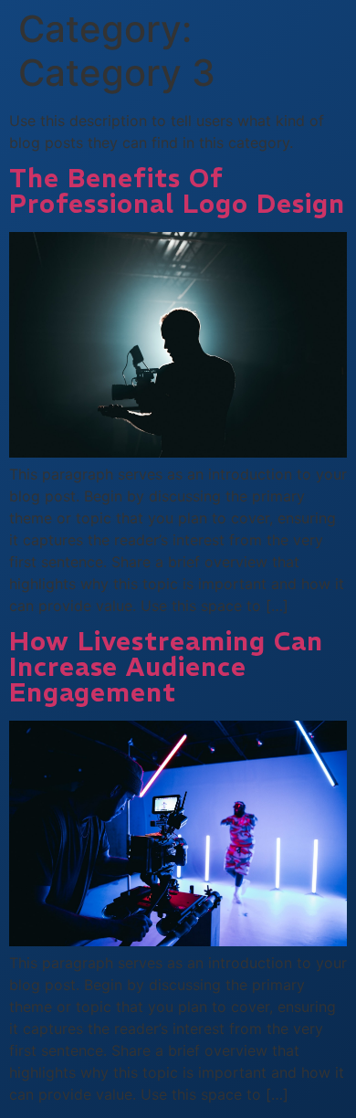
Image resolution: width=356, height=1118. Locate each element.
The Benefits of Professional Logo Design (177, 191)
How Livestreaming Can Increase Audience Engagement (166, 667)
